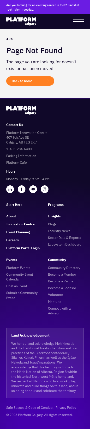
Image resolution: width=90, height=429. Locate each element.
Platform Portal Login (23, 248)
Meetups (54, 301)
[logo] (21, 21)
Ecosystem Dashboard (64, 244)
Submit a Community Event (22, 295)
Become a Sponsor (62, 288)
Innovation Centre (20, 224)
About (11, 216)
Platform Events (18, 267)
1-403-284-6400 (19, 149)
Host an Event (16, 286)
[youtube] (33, 189)
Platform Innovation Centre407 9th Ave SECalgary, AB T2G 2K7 (27, 137)
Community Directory (64, 267)
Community (57, 259)
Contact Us (14, 124)
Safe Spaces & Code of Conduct (30, 407)
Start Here (14, 204)
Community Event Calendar (19, 276)
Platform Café (16, 162)
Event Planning (18, 232)
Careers (12, 240)
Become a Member (62, 274)
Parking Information (21, 155)
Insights (54, 216)
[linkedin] (10, 189)
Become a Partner (61, 281)
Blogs (52, 224)
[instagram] (44, 189)
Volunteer (55, 294)
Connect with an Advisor (60, 310)
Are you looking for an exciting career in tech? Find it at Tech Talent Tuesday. (42, 7)
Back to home (22, 80)
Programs (56, 204)
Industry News (59, 230)
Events (11, 259)
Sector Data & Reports (64, 237)
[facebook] (21, 189)
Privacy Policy (65, 407)
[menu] (78, 21)
